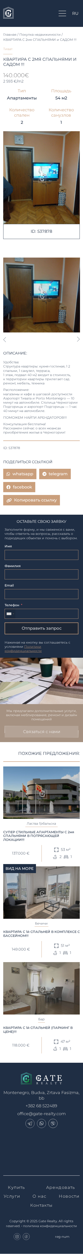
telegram (58, 473)
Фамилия (13, 566)
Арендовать (60, 1187)
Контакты (41, 1205)
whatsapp (22, 473)
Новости (69, 1196)
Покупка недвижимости (40, 34)
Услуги (12, 1196)
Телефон (12, 605)
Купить (16, 1187)
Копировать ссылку (35, 500)
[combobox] (10, 614)
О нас (39, 1196)
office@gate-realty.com (41, 1113)
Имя (8, 546)
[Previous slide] (4, 339)
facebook (22, 487)
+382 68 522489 (41, 1105)
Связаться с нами (41, 731)
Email (9, 585)
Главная (9, 34)
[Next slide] (78, 339)
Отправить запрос (42, 628)
